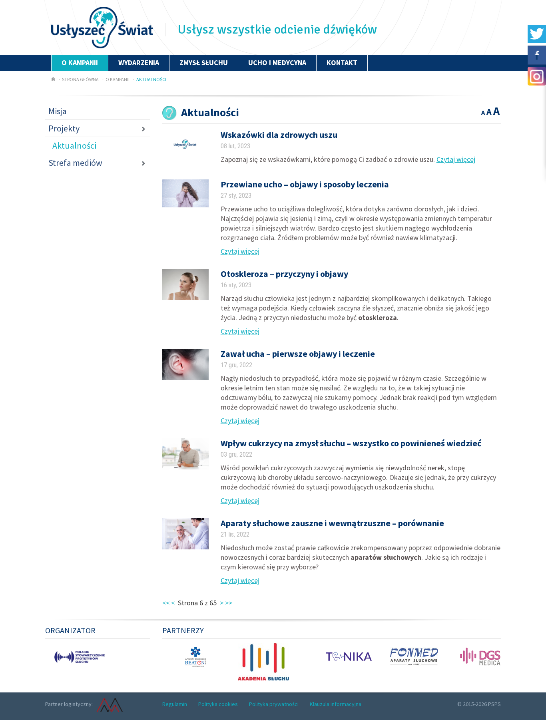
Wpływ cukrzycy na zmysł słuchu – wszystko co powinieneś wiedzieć (351, 443)
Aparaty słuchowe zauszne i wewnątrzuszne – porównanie (332, 523)
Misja (57, 111)
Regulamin (174, 704)
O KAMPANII (80, 62)
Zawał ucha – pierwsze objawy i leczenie (298, 353)
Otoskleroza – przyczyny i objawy (284, 273)
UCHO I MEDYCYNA (277, 62)
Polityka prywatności (274, 704)
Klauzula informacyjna (335, 704)
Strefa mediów (75, 162)
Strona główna (80, 79)
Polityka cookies (218, 704)
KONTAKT (342, 62)
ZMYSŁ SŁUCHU (203, 62)
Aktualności (151, 79)
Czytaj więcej (455, 159)
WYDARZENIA (138, 62)
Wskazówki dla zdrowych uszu (279, 134)
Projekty (64, 128)
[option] (71, 656)
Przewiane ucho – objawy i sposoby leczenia (305, 184)
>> (228, 602)
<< (165, 602)
